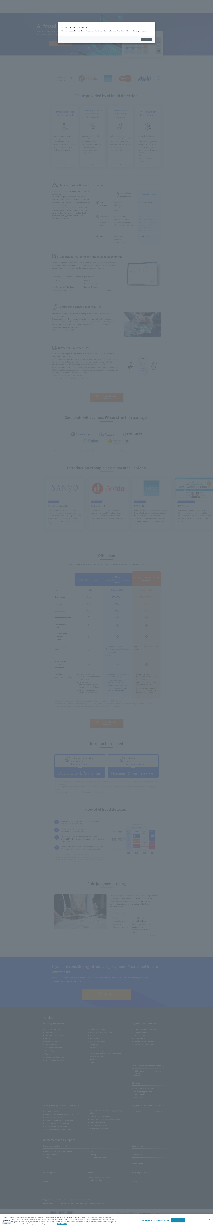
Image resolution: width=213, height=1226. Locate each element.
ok (147, 39)
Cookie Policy (62, 1224)
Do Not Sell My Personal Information (155, 1220)
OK (178, 1220)
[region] (106, 1220)
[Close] (209, 1219)
